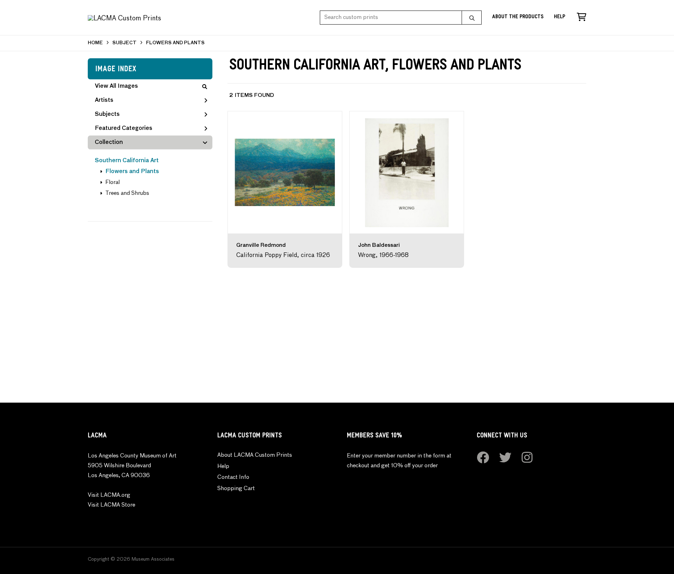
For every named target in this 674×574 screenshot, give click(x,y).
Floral (112, 182)
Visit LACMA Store (111, 505)
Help (559, 17)
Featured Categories (123, 128)
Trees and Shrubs (127, 193)
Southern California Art (127, 161)
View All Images (116, 86)
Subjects (107, 114)
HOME (95, 43)
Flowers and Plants (132, 171)
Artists (104, 100)
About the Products (517, 17)
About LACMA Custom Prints (254, 455)
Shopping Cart (236, 488)
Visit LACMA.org (109, 495)
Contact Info (233, 477)
